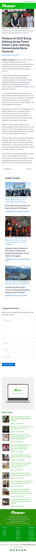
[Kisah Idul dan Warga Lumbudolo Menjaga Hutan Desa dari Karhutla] (5, 457)
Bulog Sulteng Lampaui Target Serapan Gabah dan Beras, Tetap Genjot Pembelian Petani (21, 436)
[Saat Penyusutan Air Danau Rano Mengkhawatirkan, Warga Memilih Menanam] (5, 419)
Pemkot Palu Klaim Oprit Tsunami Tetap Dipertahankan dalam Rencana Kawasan (17, 289)
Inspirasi (20, 211)
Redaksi (4, 532)
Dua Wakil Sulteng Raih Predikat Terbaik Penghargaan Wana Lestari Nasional (21, 501)
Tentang (4, 530)
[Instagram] (16, 550)
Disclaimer (31, 530)
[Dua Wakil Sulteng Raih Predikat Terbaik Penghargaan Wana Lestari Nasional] (5, 501)
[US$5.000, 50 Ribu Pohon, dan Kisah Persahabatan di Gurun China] (5, 429)
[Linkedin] (31, 1)
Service (4, 535)
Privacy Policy (31, 532)
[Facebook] (11, 550)
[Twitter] (14, 550)
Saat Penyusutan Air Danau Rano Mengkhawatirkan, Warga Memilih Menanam (21, 418)
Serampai (26, 211)
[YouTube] (33, 1)
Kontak (4, 534)
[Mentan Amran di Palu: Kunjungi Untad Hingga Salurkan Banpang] (5, 475)
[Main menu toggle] (32, 6)
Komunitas (27, 259)
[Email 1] (29, 1)
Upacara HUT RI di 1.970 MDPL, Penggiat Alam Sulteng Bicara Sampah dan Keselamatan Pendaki (21, 491)
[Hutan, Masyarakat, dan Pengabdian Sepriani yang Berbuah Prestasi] (5, 483)
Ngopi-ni (18, 537)
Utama (7, 261)
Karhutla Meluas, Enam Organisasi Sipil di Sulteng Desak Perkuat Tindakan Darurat (21, 465)
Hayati (17, 535)
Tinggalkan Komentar (11, 211)
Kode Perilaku (31, 534)
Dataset (18, 539)
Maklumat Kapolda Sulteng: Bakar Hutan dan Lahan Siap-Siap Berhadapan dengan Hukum (21, 447)
